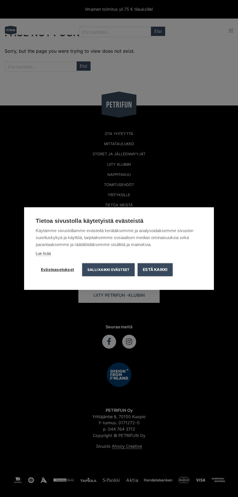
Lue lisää (43, 253)
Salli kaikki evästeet (108, 269)
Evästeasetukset (57, 269)
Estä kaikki (155, 269)
